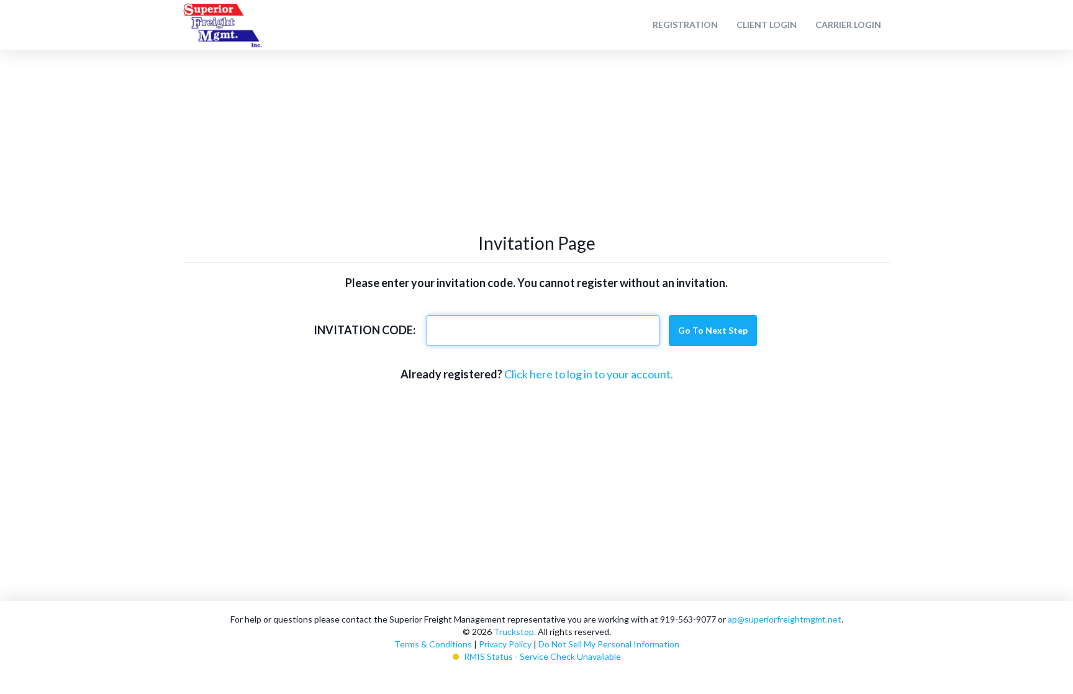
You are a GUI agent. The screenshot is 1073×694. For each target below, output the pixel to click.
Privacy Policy (505, 644)
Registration (685, 24)
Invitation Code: (364, 330)
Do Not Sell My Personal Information (608, 644)
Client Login (766, 24)
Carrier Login (848, 24)
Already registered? (451, 374)
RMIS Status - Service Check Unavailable (542, 656)
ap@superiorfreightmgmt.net (784, 619)
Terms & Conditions (433, 644)
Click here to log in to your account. (588, 374)
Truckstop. (515, 631)
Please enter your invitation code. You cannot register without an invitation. (536, 283)
